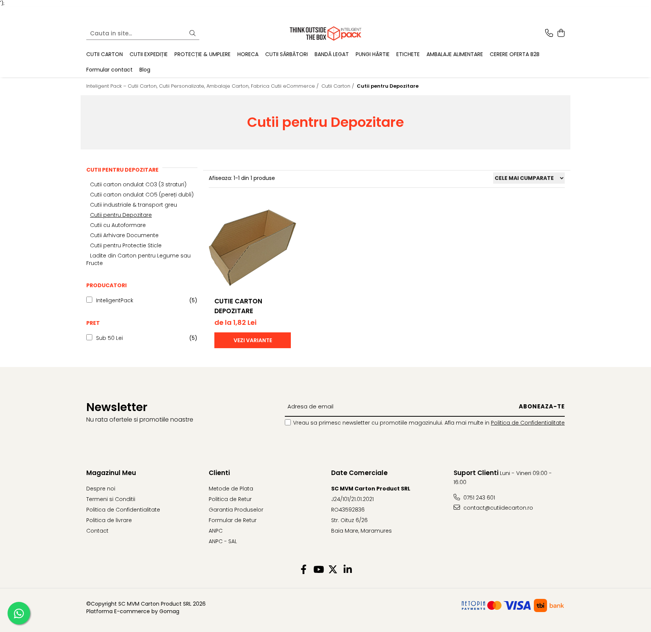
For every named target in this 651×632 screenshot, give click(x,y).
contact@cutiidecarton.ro (497, 508)
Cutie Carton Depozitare (238, 306)
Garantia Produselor (236, 509)
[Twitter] (332, 570)
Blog (144, 69)
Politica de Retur (230, 499)
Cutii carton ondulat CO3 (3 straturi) (138, 184)
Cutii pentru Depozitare (121, 215)
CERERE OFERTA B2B (514, 54)
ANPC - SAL (223, 541)
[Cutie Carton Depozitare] (252, 247)
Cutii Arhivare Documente (124, 235)
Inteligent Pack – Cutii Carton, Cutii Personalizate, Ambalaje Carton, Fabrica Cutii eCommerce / (203, 86)
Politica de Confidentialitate (528, 422)
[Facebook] (303, 570)
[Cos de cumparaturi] (561, 33)
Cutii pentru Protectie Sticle (126, 245)
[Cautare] (192, 33)
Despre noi (100, 488)
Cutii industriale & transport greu (133, 205)
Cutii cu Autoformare (118, 225)
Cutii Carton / (338, 86)
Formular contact (109, 69)
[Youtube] (318, 570)
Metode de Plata (231, 488)
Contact (97, 531)
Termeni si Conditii (110, 499)
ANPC (216, 531)
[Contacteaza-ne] (549, 33)
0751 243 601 (478, 497)
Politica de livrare (109, 520)
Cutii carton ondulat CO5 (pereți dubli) (142, 194)
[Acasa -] (325, 33)
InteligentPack (114, 300)
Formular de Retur (233, 520)
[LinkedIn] (347, 570)
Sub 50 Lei (109, 338)
